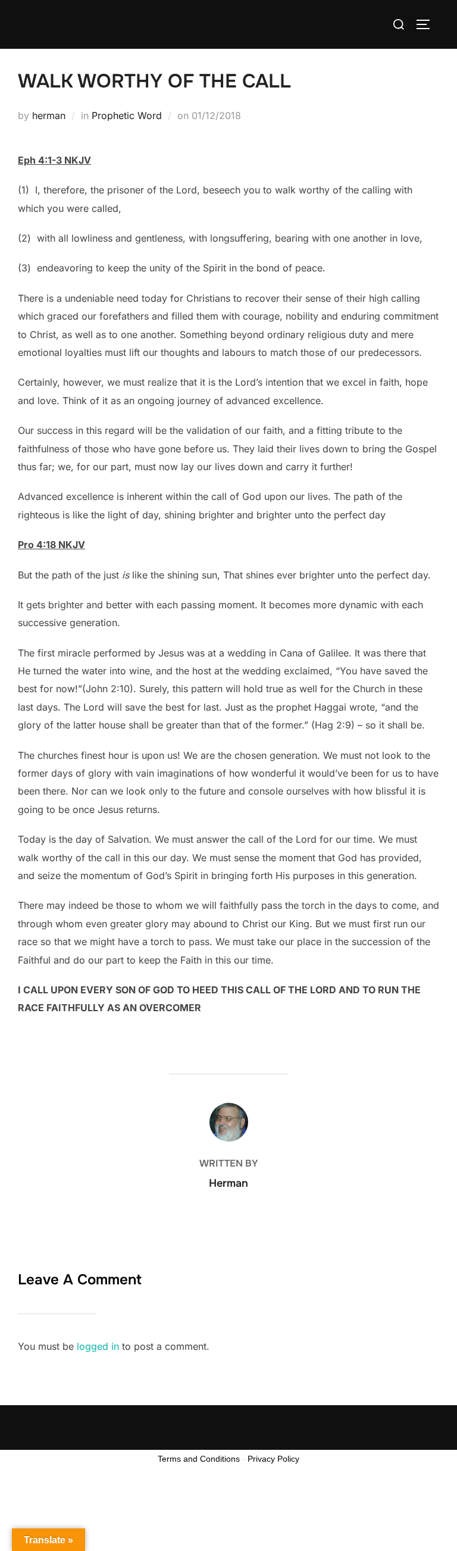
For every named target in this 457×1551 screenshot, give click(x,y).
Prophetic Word (127, 115)
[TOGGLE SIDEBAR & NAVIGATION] (427, 24)
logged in (98, 1346)
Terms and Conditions (199, 1459)
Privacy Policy (273, 1459)
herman (48, 115)
